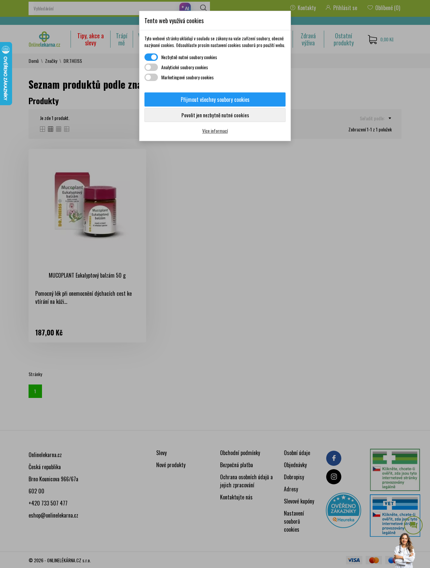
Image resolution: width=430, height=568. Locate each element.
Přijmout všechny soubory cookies (215, 99)
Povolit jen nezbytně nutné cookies (215, 115)
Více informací (215, 130)
